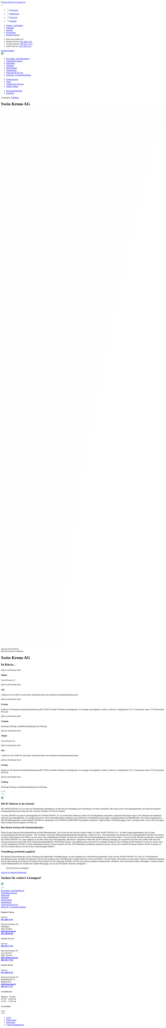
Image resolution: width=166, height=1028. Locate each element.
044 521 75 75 (7, 986)
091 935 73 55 (26, 44)
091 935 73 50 (7, 960)
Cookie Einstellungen (15, 1025)
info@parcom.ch (8, 931)
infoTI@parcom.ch (9, 958)
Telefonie (15, 97)
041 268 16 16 (26, 41)
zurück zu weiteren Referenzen (13, 872)
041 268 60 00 (7, 933)
